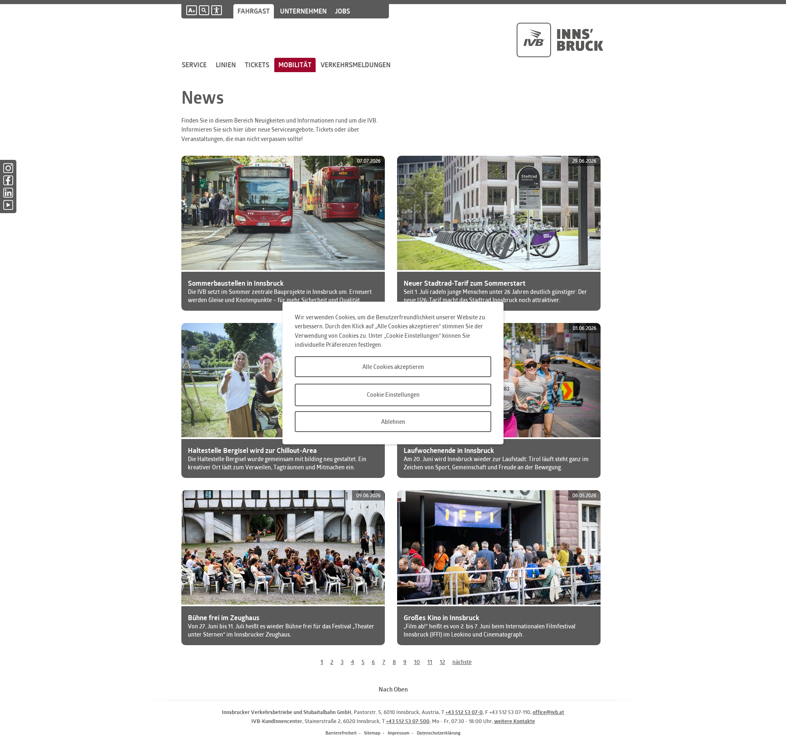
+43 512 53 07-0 (464, 712)
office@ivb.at (548, 712)
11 (429, 662)
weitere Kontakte (514, 721)
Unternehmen (303, 11)
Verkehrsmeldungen (356, 64)
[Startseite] (560, 39)
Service (194, 64)
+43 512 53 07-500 (407, 721)
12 (442, 662)
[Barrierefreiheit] (216, 10)
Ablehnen (393, 421)
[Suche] (204, 10)
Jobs (342, 11)
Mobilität (295, 64)
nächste (462, 662)
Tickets (257, 64)
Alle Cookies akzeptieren (393, 367)
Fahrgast (253, 11)
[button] (191, 10)
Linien (226, 64)
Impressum (398, 733)
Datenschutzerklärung (439, 733)
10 (417, 662)
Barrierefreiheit (341, 733)
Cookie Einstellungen (393, 394)
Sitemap (372, 733)
